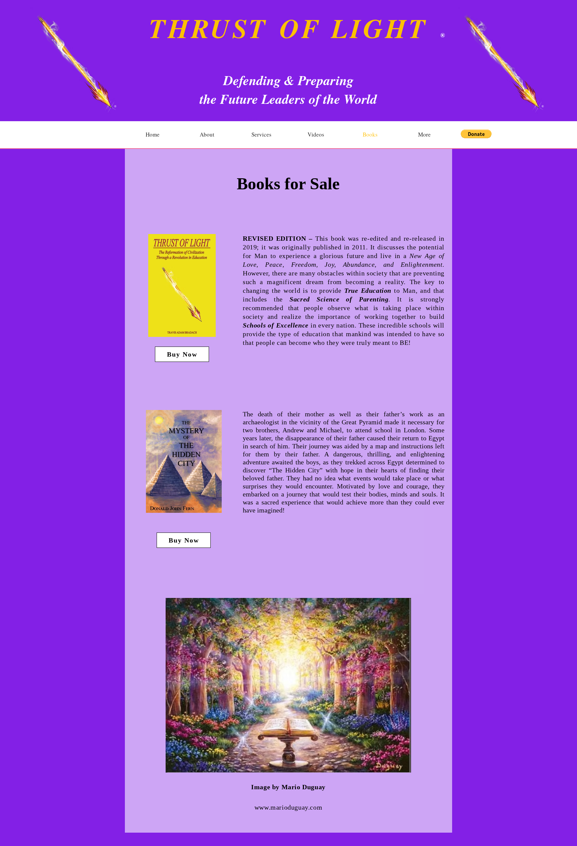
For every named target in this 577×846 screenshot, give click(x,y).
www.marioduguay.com (288, 807)
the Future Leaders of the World (288, 98)
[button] (476, 134)
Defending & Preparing (288, 80)
